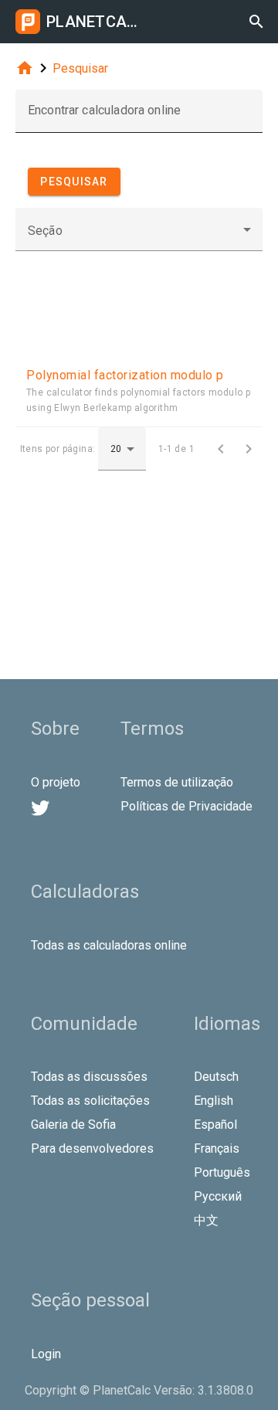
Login (46, 1354)
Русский (218, 1196)
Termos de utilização (176, 782)
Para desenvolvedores (92, 1148)
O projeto (55, 782)
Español (215, 1124)
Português (222, 1172)
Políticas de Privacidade (186, 806)
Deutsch (216, 1076)
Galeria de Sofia (73, 1124)
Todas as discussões (89, 1076)
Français (216, 1148)
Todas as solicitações (90, 1100)
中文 (206, 1220)
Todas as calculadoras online (109, 945)
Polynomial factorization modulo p (125, 375)
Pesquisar (80, 68)
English (213, 1100)
